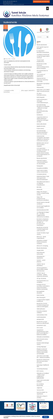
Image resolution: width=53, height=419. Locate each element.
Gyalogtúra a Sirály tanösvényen (9, 91)
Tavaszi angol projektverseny (40, 60)
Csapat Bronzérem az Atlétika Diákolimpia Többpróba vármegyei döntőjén (42, 119)
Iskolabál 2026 (40, 319)
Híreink (13, 58)
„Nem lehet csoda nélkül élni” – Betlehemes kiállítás (43, 356)
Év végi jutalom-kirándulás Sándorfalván (43, 51)
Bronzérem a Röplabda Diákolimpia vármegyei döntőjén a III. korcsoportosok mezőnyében (42, 222)
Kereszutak (39, 189)
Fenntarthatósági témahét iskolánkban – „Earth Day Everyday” (42, 132)
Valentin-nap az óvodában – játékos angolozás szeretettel (42, 274)
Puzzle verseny (40, 128)
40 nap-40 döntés (41, 278)
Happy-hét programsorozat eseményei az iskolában (43, 198)
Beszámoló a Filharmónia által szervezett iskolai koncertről (43, 361)
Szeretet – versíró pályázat (41, 260)
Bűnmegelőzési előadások (40, 292)
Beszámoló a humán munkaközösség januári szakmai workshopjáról (43, 305)
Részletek (6, 417)
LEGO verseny (40, 371)
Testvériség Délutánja (42, 369)
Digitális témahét (41, 126)
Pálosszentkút (40, 87)
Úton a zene (40, 327)
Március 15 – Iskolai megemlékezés (41, 237)
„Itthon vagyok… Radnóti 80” (27, 90)
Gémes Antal (7, 58)
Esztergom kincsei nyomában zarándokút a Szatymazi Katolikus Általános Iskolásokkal (43, 287)
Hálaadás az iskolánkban (43, 337)
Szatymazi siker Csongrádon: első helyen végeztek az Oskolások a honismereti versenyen (43, 138)
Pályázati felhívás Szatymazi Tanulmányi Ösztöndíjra (42, 80)
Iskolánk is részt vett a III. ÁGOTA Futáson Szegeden (42, 144)
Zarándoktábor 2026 (42, 315)
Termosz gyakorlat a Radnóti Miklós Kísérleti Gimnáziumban (42, 269)
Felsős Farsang (40, 295)
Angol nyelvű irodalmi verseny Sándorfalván (42, 171)
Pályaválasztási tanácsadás (41, 253)
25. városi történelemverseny (41, 94)
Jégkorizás (39, 388)
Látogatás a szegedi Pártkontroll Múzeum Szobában (42, 242)
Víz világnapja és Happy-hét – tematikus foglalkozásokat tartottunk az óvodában (43, 214)
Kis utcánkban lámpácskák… (40, 384)
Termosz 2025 (40, 390)
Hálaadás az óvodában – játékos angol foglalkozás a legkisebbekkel (43, 376)
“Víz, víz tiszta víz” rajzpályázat (41, 75)
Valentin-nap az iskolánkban (41, 264)
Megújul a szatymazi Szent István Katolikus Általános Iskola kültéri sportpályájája (42, 351)
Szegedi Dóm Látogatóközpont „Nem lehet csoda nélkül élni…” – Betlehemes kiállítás (43, 332)
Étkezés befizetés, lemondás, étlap (41, 1)
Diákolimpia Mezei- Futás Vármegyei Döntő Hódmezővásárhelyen (43, 178)
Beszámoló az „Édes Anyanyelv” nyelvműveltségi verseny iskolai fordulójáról (43, 66)
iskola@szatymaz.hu (8, 2)
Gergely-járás (40, 250)
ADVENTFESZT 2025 (41, 325)
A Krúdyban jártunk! (41, 174)
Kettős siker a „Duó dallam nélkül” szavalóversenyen (43, 90)
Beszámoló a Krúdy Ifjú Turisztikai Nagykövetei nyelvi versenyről (42, 229)
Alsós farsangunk (41, 297)
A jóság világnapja (41, 346)
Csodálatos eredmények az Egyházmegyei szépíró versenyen (43, 56)
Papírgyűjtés (40, 166)
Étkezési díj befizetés (42, 45)
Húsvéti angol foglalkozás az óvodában (43, 206)
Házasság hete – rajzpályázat (41, 257)
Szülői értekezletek (41, 317)
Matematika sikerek (41, 124)
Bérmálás (39, 187)
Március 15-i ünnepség (42, 246)
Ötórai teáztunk (41, 400)
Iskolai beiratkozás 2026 (43, 210)
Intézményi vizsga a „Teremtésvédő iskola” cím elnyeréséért (42, 162)
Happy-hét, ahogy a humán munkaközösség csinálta (43, 193)
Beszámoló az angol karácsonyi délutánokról (43, 322)
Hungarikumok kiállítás (42, 168)
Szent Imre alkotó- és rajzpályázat (42, 393)
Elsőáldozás (40, 115)
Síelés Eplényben (41, 309)
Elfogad (45, 417)
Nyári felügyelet (40, 97)
